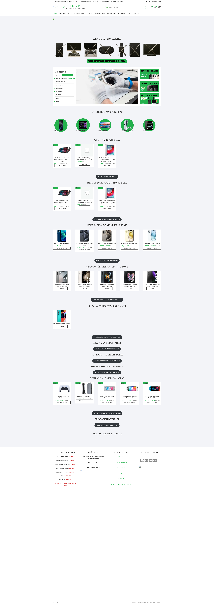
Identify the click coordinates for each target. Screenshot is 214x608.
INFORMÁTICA (59, 88)
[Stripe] (155, 461)
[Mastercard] (142, 461)
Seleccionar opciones (61, 248)
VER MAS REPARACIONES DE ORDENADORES (107, 360)
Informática (81, 131)
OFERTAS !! (58, 75)
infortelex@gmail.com (93, 467)
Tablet (146, 131)
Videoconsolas (127, 131)
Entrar (159, 1)
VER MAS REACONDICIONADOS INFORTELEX (107, 219)
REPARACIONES (121, 467)
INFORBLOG (121, 478)
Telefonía (58, 131)
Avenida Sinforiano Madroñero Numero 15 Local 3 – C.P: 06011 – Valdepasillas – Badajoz (75, 1)
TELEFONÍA (59, 95)
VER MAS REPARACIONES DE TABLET (107, 425)
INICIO (56, 13)
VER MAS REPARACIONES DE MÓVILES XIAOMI (107, 337)
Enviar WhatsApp (103, 1)
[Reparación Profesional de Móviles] (107, 69)
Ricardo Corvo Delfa (147, 602)
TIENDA (70, 13)
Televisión (102, 131)
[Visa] (146, 461)
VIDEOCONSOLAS (60, 81)
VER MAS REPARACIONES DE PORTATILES (107, 349)
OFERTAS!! (62, 13)
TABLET (58, 101)
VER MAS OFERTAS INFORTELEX (107, 176)
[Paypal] (150, 461)
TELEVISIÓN (59, 91)
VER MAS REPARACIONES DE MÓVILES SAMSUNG (107, 299)
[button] (0, 607)
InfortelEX (75, 6)
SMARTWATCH (59, 85)
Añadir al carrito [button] (62, 165)
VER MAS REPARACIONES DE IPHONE (107, 260)
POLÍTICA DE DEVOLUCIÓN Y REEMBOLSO (121, 484)
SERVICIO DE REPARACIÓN (97, 13)
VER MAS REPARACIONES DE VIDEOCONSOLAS (107, 413)
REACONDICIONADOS (80, 13)
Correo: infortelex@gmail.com (116, 1)
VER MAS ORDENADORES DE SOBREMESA (107, 372)
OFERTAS (120, 456)
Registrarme (154, 1)
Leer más (84, 164)
